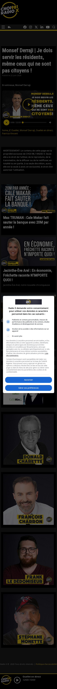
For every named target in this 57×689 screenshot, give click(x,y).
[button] (28, 336)
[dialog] (28, 344)
